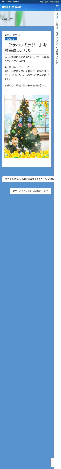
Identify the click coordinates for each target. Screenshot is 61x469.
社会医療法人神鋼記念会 (49, 2)
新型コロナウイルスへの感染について (30, 191)
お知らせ (10, 39)
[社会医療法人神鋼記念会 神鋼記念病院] (17, 7)
